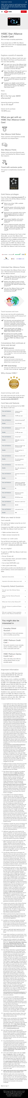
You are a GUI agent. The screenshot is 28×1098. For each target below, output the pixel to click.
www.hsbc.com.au (15, 682)
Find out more (5, 8)
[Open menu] (2, 12)
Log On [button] (24, 11)
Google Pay (10, 1054)
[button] (14, 577)
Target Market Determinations (9, 689)
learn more (21, 369)
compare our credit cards (15, 544)
